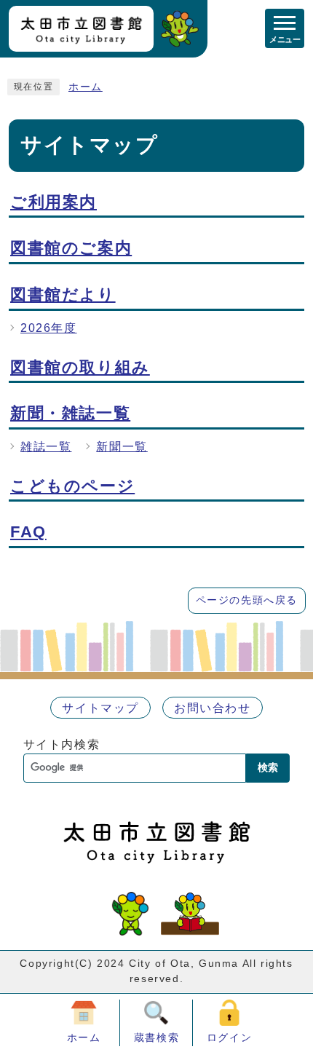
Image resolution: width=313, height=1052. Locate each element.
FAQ (28, 532)
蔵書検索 (156, 1037)
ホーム (85, 87)
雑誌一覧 (45, 446)
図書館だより (63, 294)
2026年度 (48, 328)
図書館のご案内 (71, 248)
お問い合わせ (212, 708)
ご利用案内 (53, 202)
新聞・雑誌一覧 (70, 413)
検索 (268, 767)
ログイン (229, 1037)
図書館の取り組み (80, 367)
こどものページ (72, 486)
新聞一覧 (121, 446)
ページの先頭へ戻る (247, 600)
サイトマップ (100, 708)
